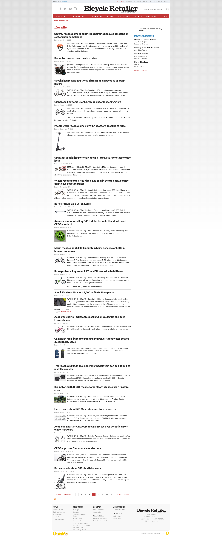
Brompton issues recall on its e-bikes (75, 58)
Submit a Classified (100, 521)
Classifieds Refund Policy (79, 515)
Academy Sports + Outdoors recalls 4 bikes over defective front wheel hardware (91, 428)
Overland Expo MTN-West (145, 39)
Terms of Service (79, 521)
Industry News (62, 16)
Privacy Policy (78, 518)
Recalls (138, 16)
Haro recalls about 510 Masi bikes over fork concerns (85, 409)
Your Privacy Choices (80, 523)
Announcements (80, 16)
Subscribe (138, 2)
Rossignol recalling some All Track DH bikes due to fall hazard (89, 271)
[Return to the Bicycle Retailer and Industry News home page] (111, 12)
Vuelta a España (141, 54)
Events (163, 16)
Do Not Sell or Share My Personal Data (81, 526)
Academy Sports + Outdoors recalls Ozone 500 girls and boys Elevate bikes (89, 318)
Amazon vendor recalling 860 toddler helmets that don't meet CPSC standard (90, 222)
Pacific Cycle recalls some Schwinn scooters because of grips (90, 126)
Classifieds (151, 16)
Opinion (109, 16)
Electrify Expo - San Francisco (146, 47)
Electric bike (66, 311)
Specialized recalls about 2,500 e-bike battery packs (84, 292)
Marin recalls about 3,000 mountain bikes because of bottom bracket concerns (89, 249)
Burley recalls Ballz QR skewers (72, 203)
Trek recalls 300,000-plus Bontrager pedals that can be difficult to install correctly (92, 367)
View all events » (140, 70)
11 (111, 494)
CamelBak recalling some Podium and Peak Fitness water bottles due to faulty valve (91, 340)
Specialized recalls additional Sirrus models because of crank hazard (89, 82)
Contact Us (97, 512)
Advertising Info (119, 510)
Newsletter (147, 2)
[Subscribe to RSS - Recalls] (55, 500)
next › (119, 495)
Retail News (97, 16)
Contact (129, 2)
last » (126, 495)
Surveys (76, 510)
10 (107, 494)
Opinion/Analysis (59, 512)
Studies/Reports (59, 519)
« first (58, 495)
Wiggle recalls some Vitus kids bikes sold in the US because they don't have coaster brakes (91, 182)
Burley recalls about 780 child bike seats (77, 468)
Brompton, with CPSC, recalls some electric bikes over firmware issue (91, 388)
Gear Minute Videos (161, 2)
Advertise (120, 2)
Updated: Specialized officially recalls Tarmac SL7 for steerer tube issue (92, 159)
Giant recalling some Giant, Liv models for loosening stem (87, 102)
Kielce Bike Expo (141, 62)
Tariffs (65, 2)
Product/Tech (64, 21)
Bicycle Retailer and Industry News (150, 30)
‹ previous (68, 495)
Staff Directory (98, 510)
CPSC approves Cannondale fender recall (78, 448)
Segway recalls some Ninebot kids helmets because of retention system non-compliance (91, 35)
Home (56, 21)
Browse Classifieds (100, 518)
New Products (124, 16)
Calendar (76, 512)
